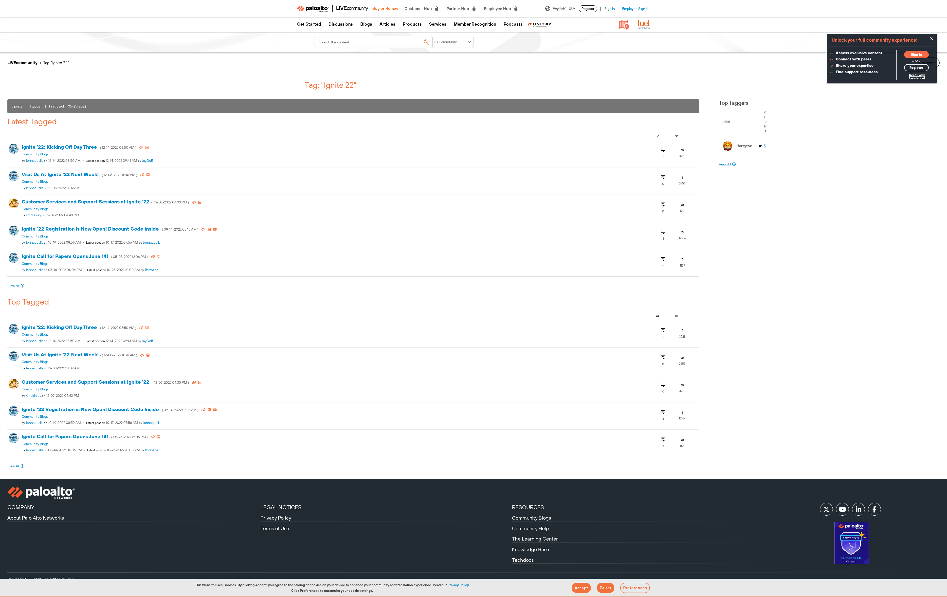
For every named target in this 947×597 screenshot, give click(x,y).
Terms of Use (274, 528)
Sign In (609, 9)
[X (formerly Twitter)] (826, 509)
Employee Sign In (635, 9)
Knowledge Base (530, 549)
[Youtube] (842, 509)
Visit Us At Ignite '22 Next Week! (80, 174)
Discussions (340, 24)
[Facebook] (874, 509)
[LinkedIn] (858, 509)
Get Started (309, 24)
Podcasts (513, 24)
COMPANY (20, 507)
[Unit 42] (540, 24)
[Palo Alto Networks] (133, 493)
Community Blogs (35, 154)
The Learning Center (535, 539)
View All (13, 286)
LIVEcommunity (22, 62)
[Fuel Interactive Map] (624, 24)
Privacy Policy (458, 585)
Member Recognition (475, 24)
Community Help (530, 528)
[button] (581, 588)
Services (437, 24)
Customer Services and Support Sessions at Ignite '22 (106, 201)
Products (412, 24)
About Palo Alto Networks (35, 518)
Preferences (635, 588)
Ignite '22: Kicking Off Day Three (79, 147)
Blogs (366, 24)
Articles (387, 24)
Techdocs (523, 560)
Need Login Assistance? (917, 76)
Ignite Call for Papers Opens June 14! (85, 256)
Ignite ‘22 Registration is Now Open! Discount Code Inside (110, 229)
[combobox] (373, 42)
